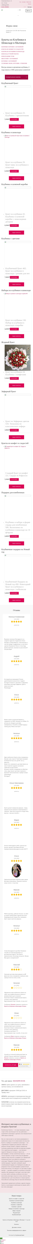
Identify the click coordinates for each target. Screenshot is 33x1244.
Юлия (12, 1036)
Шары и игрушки (17, 1210)
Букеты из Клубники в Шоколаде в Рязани (15, 1006)
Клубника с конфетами (16, 1204)
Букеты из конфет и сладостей (16, 1198)
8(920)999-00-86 (19, 1081)
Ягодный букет (16, 1212)
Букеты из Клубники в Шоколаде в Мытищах (14, 1220)
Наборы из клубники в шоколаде (16, 1208)
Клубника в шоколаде (16, 1202)
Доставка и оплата (16, 1227)
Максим (6, 1058)
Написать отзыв (10, 1065)
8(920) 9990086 (5, 7)
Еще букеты (16, 126)
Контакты (16, 1224)
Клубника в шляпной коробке (16, 1200)
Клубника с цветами (16, 1206)
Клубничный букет (16, 1214)
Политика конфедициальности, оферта (16, 1230)
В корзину (14, 119)
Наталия (13, 1004)
